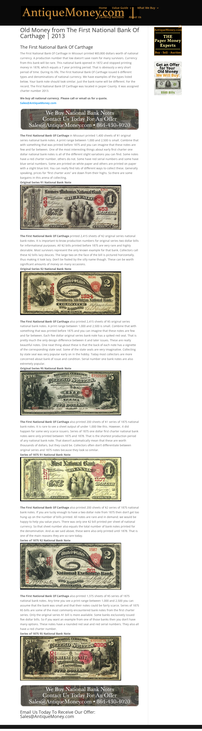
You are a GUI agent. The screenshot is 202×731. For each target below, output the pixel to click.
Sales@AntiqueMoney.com (38, 103)
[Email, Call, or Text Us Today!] (79, 119)
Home (103, 8)
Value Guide (120, 8)
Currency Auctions (111, 17)
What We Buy (146, 8)
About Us (135, 17)
